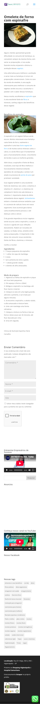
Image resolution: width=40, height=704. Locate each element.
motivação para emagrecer (13, 603)
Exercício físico (16, 595)
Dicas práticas (9, 587)
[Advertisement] (20, 506)
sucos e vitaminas (29, 639)
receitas (29, 619)
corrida (26, 583)
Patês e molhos (9, 619)
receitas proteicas (10, 627)
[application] (20, 463)
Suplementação (10, 643)
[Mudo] (29, 470)
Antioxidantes (30, 198)
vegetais (20, 68)
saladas (7, 635)
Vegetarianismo (10, 647)
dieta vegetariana (21, 587)
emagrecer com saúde (12, 591)
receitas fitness (9, 623)
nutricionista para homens (13, 607)
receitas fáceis (21, 623)
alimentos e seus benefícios (13, 583)
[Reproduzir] (7, 470)
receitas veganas (10, 631)
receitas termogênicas (25, 627)
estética (7, 595)
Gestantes (27, 599)
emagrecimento (26, 591)
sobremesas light (10, 639)
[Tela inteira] (33, 470)
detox (32, 583)
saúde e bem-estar (18, 635)
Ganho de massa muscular (13, 599)
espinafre (29, 96)
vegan (25, 643)
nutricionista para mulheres (13, 611)
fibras (25, 99)
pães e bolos (20, 619)
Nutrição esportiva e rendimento (15, 615)
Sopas (20, 639)
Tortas (19, 643)
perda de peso (26, 175)
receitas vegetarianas (24, 631)
